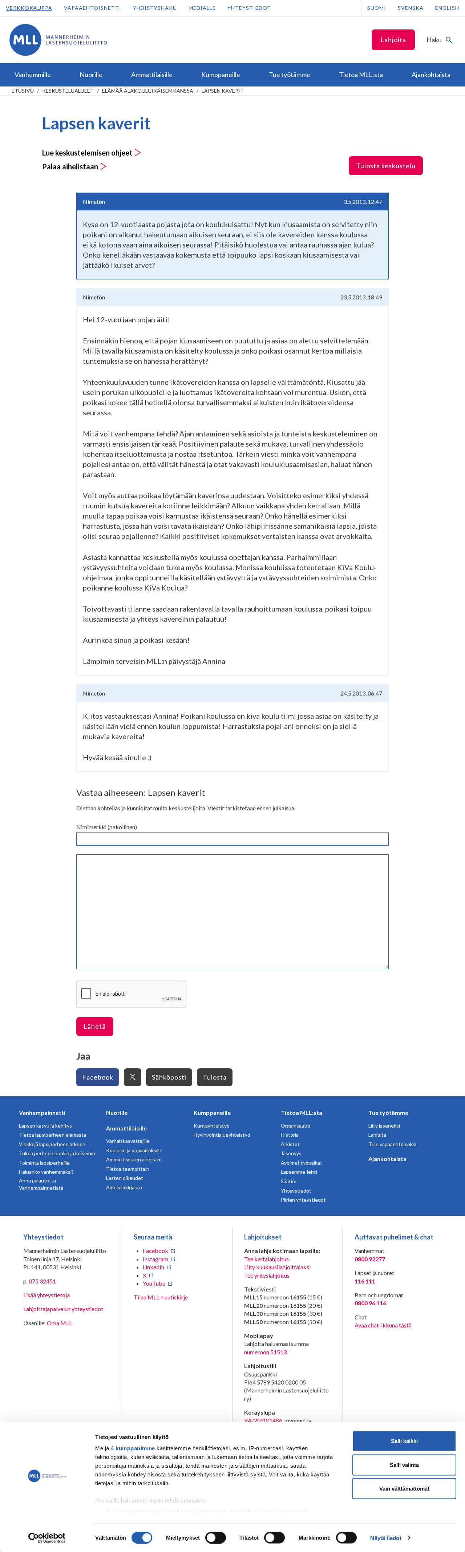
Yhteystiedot (249, 8)
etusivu (23, 91)
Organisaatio (295, 1125)
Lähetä (95, 1026)
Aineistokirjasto (124, 1187)
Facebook (97, 1077)
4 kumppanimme (133, 1448)
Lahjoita (393, 40)
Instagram (155, 1258)
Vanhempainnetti (42, 1112)
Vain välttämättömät (404, 1489)
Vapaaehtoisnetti (92, 8)
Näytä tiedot (385, 1538)
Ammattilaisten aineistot (134, 1159)
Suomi (376, 8)
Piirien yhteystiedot (303, 1200)
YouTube (154, 1283)
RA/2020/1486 (263, 1420)
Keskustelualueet (68, 91)
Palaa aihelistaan (71, 166)
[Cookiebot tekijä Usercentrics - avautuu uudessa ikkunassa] (47, 1537)
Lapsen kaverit (223, 91)
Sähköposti (169, 1077)
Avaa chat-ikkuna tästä (383, 1325)
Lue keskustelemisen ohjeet (88, 152)
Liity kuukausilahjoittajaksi (277, 1266)
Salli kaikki (404, 1441)
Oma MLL (59, 1322)
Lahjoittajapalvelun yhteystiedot (63, 1308)
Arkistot (290, 1144)
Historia (290, 1135)
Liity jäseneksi (384, 1125)
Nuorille (117, 1112)
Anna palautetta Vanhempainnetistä (41, 1184)
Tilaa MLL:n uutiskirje (161, 1297)
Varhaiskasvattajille (128, 1141)
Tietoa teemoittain (127, 1169)
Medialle (202, 8)
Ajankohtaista (387, 1158)
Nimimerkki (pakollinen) (106, 826)
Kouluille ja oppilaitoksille (134, 1150)
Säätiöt (289, 1181)
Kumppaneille (212, 1112)
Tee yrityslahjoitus (267, 1275)
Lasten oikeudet (124, 1178)
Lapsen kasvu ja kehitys (45, 1125)
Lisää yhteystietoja (46, 1294)
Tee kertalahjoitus (266, 1258)
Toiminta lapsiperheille (44, 1163)
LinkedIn (153, 1266)
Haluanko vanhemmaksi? (46, 1172)
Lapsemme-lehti (299, 1172)
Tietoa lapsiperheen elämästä (52, 1135)
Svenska (411, 8)
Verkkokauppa (29, 8)
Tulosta (215, 1077)
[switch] (215, 1537)
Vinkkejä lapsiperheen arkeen (52, 1144)
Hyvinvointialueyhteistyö (222, 1135)
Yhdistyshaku (155, 8)
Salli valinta (404, 1465)
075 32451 (42, 1281)
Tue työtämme (388, 1112)
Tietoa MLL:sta (301, 1112)
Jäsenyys (291, 1153)
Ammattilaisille (126, 1128)
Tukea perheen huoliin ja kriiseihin (57, 1153)
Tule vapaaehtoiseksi (392, 1144)
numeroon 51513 (265, 1352)
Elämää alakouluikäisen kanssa (147, 91)
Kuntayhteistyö (212, 1125)
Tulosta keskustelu (386, 166)
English (447, 8)
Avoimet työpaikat (301, 1163)
